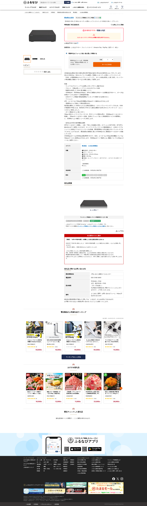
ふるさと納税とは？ (96, 460)
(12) (114, 346)
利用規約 (36, 504)
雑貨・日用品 (47, 468)
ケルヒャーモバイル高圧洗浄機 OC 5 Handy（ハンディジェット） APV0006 (73, 340)
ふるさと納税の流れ (96, 462)
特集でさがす (66, 7)
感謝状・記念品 (57, 464)
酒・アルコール (47, 460)
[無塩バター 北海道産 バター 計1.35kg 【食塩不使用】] (54, 381)
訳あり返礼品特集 (81, 462)
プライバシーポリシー (46, 504)
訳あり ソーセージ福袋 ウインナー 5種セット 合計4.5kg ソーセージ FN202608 (34, 392)
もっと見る (93, 210)
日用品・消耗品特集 (82, 471)
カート (122, 8)
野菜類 (38, 471)
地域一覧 (65, 460)
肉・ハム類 (39, 460)
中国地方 (72, 460)
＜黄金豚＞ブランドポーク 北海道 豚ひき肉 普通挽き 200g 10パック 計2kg (73, 392)
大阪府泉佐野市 (89, 344)
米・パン (39, 462)
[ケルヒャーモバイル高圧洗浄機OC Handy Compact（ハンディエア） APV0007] (34, 329)
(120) (95, 398)
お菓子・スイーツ (48, 464)
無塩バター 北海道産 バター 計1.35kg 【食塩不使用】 (54, 392)
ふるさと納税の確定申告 (97, 468)
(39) (114, 398)
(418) (56, 346)
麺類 (45, 466)
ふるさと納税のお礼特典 (113, 462)
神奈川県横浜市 (31, 344)
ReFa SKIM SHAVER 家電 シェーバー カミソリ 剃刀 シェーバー (54, 340)
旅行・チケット (57, 466)
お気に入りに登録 (118, 24)
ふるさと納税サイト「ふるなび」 (32, 12)
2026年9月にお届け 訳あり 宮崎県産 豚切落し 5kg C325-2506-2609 (92, 392)
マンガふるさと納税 (112, 466)
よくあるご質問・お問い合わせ (80, 2)
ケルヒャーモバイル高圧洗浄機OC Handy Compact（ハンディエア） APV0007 (34, 340)
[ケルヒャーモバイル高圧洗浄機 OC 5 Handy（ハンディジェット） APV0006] (73, 329)
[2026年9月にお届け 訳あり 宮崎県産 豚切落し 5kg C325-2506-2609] (92, 381)
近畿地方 (65, 471)
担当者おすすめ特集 (82, 464)
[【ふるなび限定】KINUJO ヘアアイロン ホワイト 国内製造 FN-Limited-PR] (92, 329)
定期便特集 (80, 466)
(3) (36, 346)
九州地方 (72, 464)
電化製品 (75, 12)
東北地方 (65, 464)
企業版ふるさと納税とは (113, 468)
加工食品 (56, 460)
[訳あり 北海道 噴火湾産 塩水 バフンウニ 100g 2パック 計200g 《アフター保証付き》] (112, 381)
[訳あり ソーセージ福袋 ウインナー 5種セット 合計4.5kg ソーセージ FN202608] (34, 381)
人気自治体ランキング (28, 467)
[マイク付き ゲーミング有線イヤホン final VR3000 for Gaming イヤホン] (112, 329)
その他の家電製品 (84, 12)
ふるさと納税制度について (98, 466)
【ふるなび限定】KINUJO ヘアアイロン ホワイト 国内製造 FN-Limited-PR (93, 340)
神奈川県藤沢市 (51, 396)
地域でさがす (43, 7)
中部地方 (53, 12)
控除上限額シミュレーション (98, 464)
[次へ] (121, 388)
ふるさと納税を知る (78, 7)
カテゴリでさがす (54, 7)
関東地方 (65, 466)
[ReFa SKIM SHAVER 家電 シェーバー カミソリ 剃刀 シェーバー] (54, 329)
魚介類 (38, 468)
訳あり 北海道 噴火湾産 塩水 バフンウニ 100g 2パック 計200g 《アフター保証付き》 (112, 392)
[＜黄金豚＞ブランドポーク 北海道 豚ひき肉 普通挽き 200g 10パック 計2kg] (73, 381)
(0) (75, 346)
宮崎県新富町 (89, 396)
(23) (75, 398)
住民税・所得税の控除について (99, 471)
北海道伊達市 (69, 396)
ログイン (111, 8)
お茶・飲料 (46, 462)
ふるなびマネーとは (70, 43)
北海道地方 (65, 462)
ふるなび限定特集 (81, 473)
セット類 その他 (57, 468)
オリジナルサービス (95, 7)
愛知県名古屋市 (69, 17)
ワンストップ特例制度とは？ (114, 460)
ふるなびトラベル (117, 2)
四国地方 (72, 462)
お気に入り (117, 8)
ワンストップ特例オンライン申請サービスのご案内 (91, 226)
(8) (36, 398)
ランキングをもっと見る (73, 357)
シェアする (121, 231)
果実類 (38, 466)
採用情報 (57, 504)
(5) (55, 398)
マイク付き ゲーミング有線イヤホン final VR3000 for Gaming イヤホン (112, 340)
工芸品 (55, 462)
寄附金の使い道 (111, 464)
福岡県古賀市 (30, 396)
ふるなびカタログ (104, 2)
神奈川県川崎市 (109, 344)
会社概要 (29, 504)
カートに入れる (107, 64)
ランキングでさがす (30, 7)
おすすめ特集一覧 (81, 460)
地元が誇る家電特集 (82, 468)
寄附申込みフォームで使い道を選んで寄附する (82, 53)
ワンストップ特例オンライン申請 (85, 17)
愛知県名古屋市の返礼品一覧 (64, 12)
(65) (95, 346)
